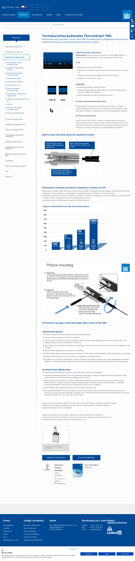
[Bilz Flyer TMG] (78, 471)
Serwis (49, 15)
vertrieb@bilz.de (60, 483)
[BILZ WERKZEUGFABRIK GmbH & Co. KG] (127, 18)
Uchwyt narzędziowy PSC (16, 113)
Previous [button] (43, 100)
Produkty (24, 15)
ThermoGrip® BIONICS (15, 82)
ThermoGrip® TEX (13, 85)
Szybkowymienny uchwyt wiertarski (14, 148)
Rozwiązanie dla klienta (13, 142)
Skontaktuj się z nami (74, 15)
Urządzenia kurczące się (14, 52)
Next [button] (72, 100)
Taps (7, 171)
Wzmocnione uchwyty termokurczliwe (14, 74)
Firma (58, 15)
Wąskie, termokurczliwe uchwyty (15, 69)
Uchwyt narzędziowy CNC (14, 130)
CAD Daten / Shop (12, 7)
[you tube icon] (109, 528)
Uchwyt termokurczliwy (43, 25)
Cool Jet (9, 104)
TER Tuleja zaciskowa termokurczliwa (14, 109)
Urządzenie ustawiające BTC (15, 124)
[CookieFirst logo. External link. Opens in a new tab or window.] (2, 551)
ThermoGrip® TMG (58, 25)
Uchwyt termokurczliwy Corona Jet (18, 100)
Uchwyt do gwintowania (14, 119)
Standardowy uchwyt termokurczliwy (14, 63)
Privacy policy (73, 549)
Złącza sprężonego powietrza (15, 166)
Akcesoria (8, 176)
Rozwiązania (37, 15)
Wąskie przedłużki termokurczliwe (13, 89)
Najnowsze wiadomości (13, 47)
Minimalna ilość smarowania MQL (15, 155)
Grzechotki (9, 161)
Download (88, 468)
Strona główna (8, 15)
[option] (52, 90)
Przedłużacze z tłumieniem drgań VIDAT (16, 95)
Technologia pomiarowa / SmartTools (14, 136)
